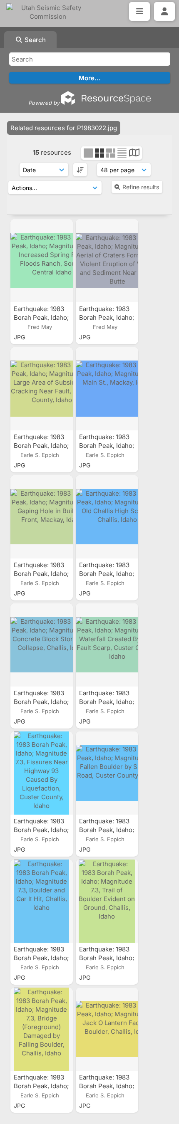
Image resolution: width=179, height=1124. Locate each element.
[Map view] (134, 154)
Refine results (140, 186)
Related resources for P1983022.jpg (63, 128)
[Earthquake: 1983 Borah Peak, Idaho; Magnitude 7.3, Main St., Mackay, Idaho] (107, 388)
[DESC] (80, 169)
